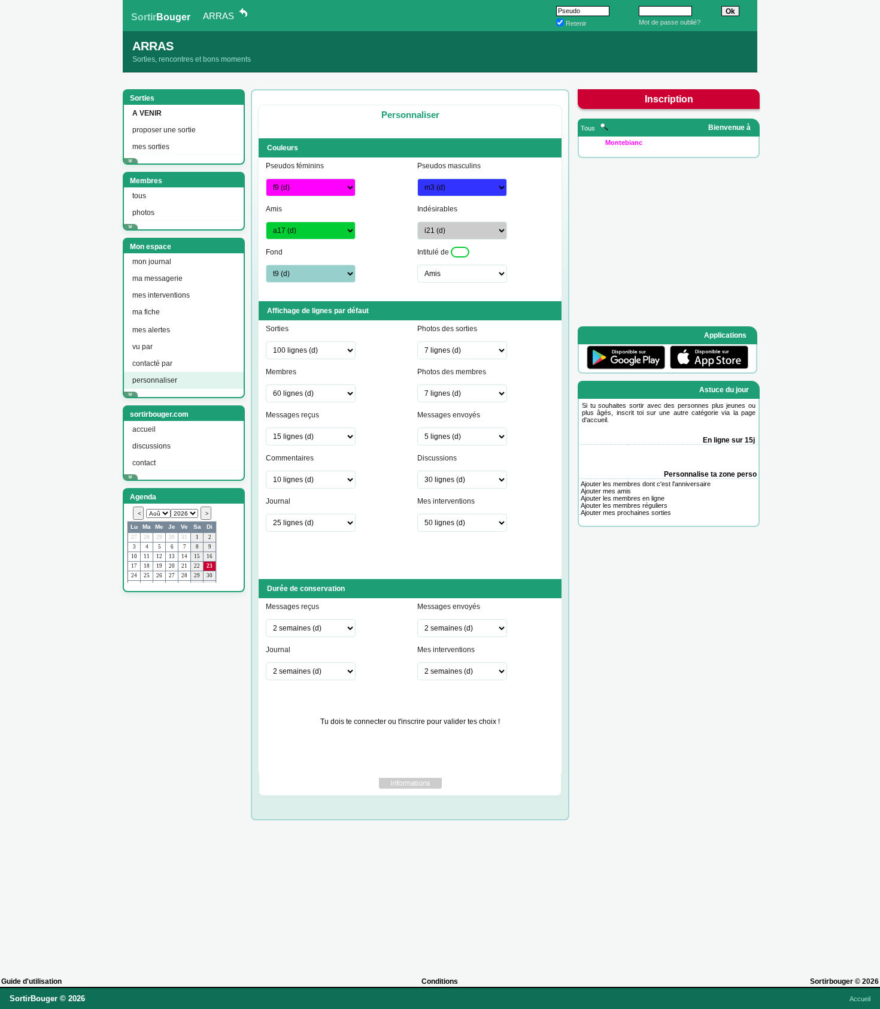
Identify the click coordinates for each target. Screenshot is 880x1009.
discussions (151, 446)
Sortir (160, 17)
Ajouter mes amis (606, 491)
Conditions (439, 981)
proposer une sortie (164, 130)
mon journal (151, 261)
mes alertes (151, 330)
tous (139, 196)
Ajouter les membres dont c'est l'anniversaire (646, 483)
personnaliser (154, 380)
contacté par (152, 363)
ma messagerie (157, 278)
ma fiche (146, 312)
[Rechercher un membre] (604, 128)
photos (143, 212)
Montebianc (623, 142)
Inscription (669, 99)
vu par (142, 347)
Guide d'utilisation (31, 981)
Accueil (859, 998)
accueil (144, 429)
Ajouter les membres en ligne (622, 498)
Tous (589, 128)
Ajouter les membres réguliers (624, 505)
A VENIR (147, 113)
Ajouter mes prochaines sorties (626, 512)
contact (144, 463)
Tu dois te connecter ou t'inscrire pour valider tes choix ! (410, 721)
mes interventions (161, 295)
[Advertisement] (182, 779)
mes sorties (150, 147)
